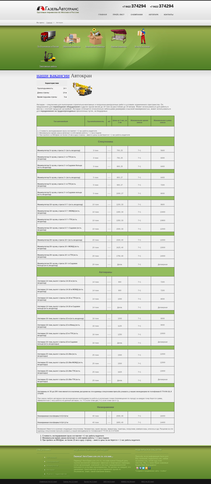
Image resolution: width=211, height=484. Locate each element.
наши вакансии (53, 75)
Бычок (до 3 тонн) (90, 481)
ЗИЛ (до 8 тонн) (109, 481)
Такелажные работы (48, 66)
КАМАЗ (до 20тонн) (128, 481)
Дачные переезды (118, 46)
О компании (137, 15)
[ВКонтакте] (140, 468)
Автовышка (51, 457)
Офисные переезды (71, 46)
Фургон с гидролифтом (57, 474)
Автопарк (153, 15)
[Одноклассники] (146, 468)
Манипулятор (52, 466)
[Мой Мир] (149, 468)
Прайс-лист (118, 15)
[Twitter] (143, 468)
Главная (102, 15)
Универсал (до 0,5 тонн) (48, 481)
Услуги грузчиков (142, 46)
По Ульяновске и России (48, 46)
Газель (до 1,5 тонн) (70, 481)
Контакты (168, 15)
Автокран (51, 470)
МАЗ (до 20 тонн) (147, 481)
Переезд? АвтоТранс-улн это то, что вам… (93, 456)
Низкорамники (53, 461)
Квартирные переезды (95, 46)
